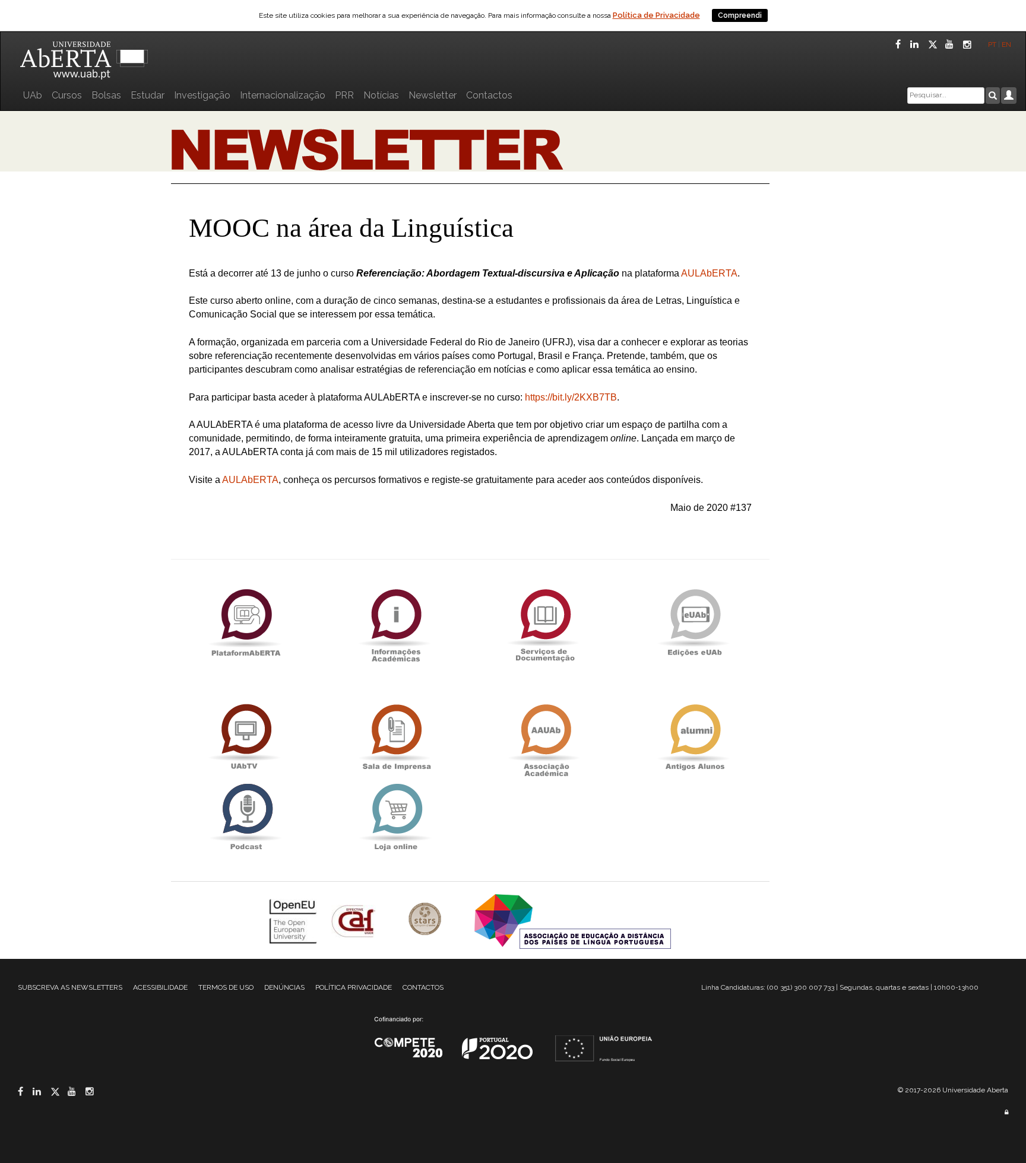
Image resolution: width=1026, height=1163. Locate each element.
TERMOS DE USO (226, 987)
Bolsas (106, 95)
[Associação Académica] (545, 737)
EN (1007, 44)
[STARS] (426, 920)
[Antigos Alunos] (695, 737)
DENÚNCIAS (284, 987)
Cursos (67, 95)
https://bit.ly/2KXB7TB (571, 397)
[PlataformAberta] (246, 622)
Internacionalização (282, 95)
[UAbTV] (246, 737)
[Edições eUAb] (695, 622)
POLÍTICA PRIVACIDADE (353, 987)
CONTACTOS (423, 987)
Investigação (202, 95)
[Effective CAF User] (354, 920)
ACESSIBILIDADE (160, 987)
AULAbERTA (709, 273)
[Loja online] (395, 816)
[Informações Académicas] (395, 622)
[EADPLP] (572, 920)
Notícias (381, 95)
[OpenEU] (294, 920)
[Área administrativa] (1006, 1112)
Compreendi (740, 15)
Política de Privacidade (656, 15)
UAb (32, 95)
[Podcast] (246, 816)
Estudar (147, 95)
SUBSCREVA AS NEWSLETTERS (70, 987)
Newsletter (432, 95)
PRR (344, 95)
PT (992, 44)
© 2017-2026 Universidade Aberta (953, 1090)
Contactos (489, 95)
